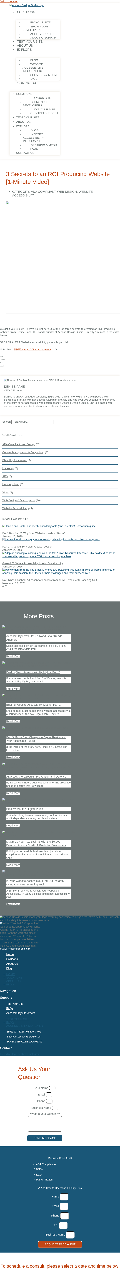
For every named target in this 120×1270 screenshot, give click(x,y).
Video (5, 492)
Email (42, 1094)
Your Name (41, 1088)
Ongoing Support (44, 37)
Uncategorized (10, 484)
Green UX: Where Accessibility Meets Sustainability (32, 563)
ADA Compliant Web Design (54, 191)
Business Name (41, 1107)
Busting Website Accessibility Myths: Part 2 (33, 672)
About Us (25, 45)
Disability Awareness (14, 460)
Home (10, 954)
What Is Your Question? (45, 1113)
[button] (60, 356)
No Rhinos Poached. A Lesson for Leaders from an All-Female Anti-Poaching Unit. (50, 580)
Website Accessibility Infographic (32, 68)
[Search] (60, 422)
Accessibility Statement (20, 1013)
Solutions (26, 12)
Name (56, 1196)
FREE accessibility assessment (32, 349)
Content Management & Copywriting (23, 452)
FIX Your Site (40, 22)
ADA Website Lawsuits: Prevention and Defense (36, 776)
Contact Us (27, 83)
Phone (41, 1101)
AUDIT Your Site (42, 34)
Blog (34, 60)
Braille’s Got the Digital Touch (24, 809)
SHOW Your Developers (35, 28)
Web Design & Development (18, 500)
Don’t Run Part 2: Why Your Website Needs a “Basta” (33, 533)
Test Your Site (29, 41)
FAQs (33, 78)
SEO (5, 476)
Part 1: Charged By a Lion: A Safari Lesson (27, 546)
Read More (13, 656)
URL (56, 1225)
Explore (24, 49)
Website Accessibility (14, 508)
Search (6, 421)
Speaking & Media (43, 75)
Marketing (8, 468)
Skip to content (9, 1)
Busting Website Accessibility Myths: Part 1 (33, 704)
